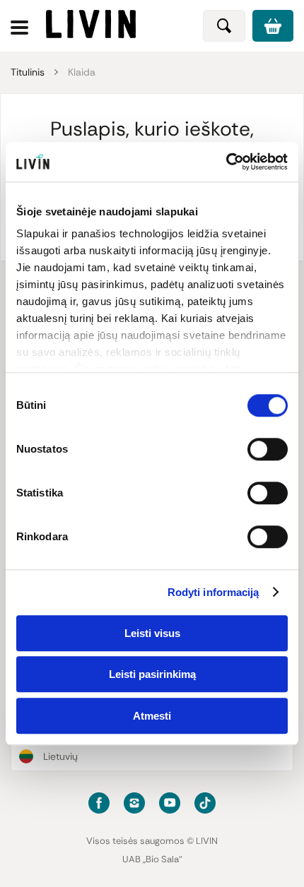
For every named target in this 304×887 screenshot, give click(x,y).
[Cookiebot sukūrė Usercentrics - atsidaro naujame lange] (226, 162)
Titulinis (28, 72)
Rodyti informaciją (213, 592)
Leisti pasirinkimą (152, 674)
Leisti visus (152, 633)
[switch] (267, 449)
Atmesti (152, 716)
